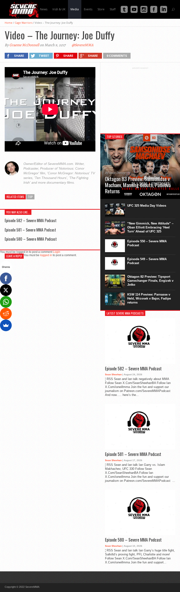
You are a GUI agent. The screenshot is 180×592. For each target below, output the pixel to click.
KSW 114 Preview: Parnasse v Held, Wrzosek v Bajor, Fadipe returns (149, 298)
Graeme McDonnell (24, 45)
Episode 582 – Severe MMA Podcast (30, 220)
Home (8, 22)
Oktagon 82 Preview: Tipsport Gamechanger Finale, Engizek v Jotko (150, 280)
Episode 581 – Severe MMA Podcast (30, 230)
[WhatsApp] (6, 302)
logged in (46, 255)
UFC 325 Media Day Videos (146, 205)
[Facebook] (6, 278)
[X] (6, 290)
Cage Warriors (23, 22)
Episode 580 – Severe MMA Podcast (31, 239)
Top (30, 197)
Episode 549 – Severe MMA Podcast (147, 261)
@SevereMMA (82, 45)
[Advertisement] (140, 98)
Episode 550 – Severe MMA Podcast (147, 243)
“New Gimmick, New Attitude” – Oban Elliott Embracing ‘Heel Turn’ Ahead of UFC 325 (150, 227)
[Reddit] (6, 313)
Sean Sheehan (113, 374)
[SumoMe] (6, 325)
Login (56, 252)
